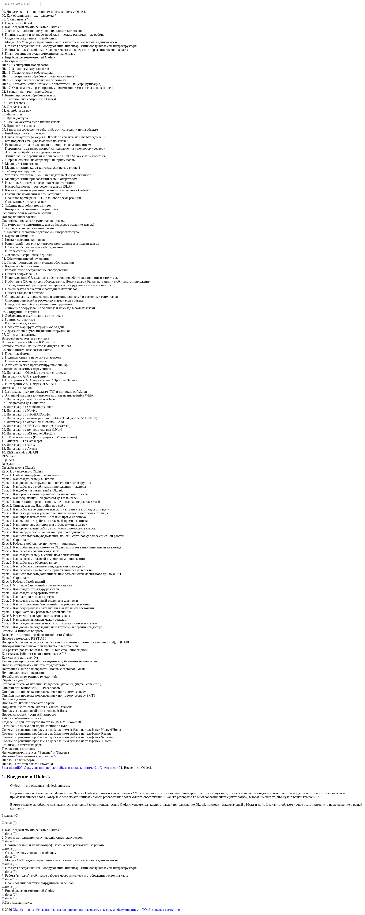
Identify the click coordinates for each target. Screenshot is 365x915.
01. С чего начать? (107, 767)
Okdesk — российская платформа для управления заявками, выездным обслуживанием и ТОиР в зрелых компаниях (97, 909)
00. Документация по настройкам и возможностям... (56, 767)
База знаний (10, 767)
